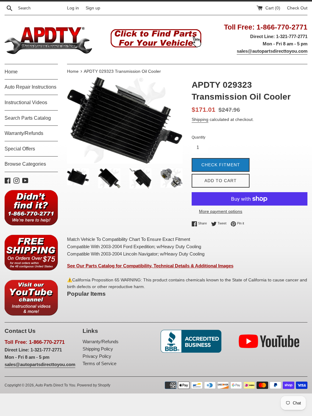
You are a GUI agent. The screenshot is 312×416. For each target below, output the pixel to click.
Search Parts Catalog (28, 118)
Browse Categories (25, 164)
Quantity (198, 137)
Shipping (200, 119)
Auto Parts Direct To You (55, 385)
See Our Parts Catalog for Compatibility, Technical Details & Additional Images (150, 265)
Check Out (297, 8)
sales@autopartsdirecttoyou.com (272, 51)
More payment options (220, 211)
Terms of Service (99, 363)
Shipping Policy (98, 348)
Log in (73, 8)
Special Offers (20, 148)
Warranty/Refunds (24, 133)
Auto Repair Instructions (30, 87)
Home (11, 71)
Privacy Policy (97, 356)
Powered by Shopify (93, 385)
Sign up (93, 8)
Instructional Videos (26, 102)
